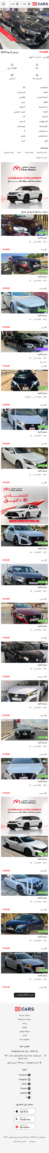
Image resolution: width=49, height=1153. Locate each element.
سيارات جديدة (24, 1015)
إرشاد (24, 1023)
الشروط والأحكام (19, 1141)
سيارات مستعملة (24, 1019)
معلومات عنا (24, 1039)
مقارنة (24, 1027)
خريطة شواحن (24, 1031)
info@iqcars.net (17, 1051)
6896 (32, 1051)
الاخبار (24, 1035)
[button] (3, 3)
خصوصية (32, 1141)
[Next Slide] (48, 28)
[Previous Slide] (1, 28)
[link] (24, 1111)
